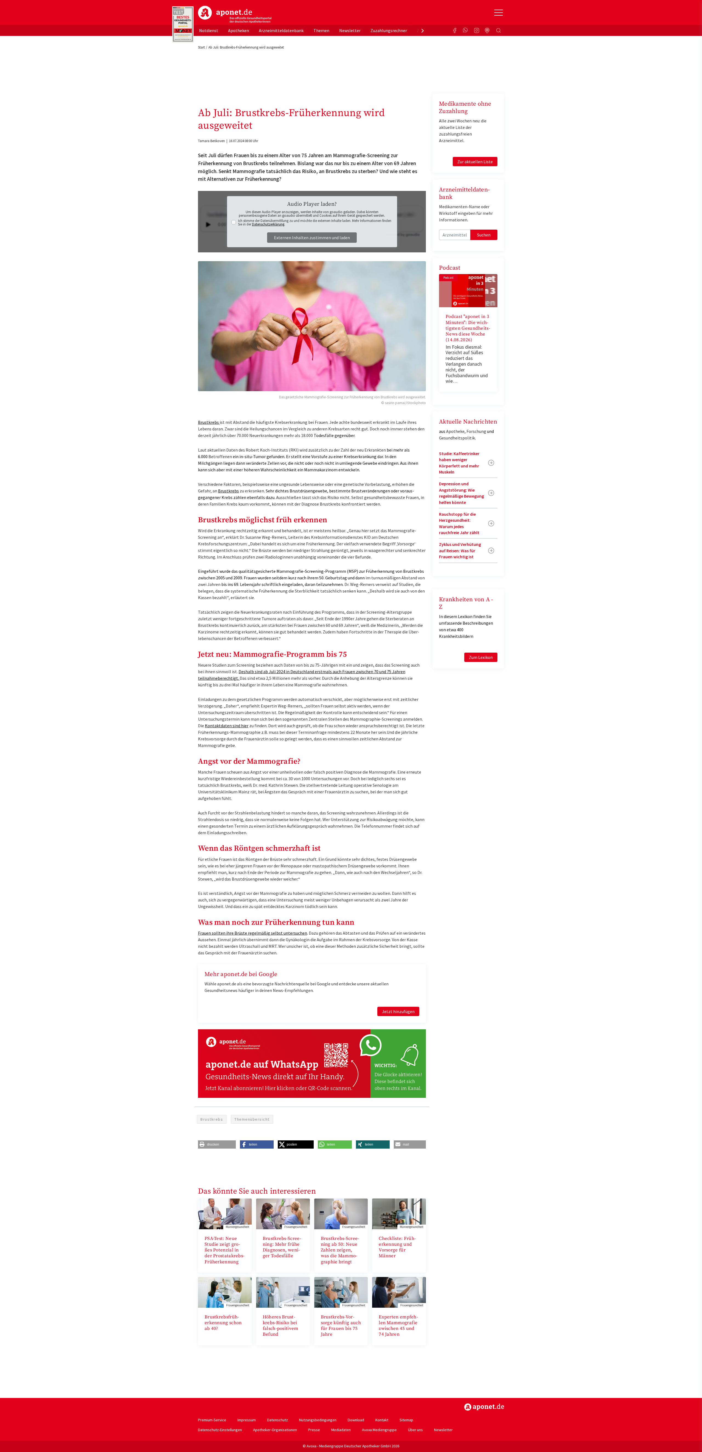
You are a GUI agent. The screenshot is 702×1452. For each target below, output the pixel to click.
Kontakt (381, 1419)
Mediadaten (341, 1429)
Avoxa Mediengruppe (379, 1429)
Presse (314, 1429)
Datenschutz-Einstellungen (220, 1429)
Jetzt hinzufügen (398, 1011)
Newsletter (350, 30)
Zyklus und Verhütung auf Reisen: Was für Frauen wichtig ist (460, 550)
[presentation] (422, 30)
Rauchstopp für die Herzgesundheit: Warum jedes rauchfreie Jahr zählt (459, 523)
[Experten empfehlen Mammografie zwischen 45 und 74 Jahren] (399, 1292)
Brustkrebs (209, 422)
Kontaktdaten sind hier (226, 725)
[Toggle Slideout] (498, 12)
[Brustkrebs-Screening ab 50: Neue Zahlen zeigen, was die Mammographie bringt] (341, 1213)
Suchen (484, 235)
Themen (321, 30)
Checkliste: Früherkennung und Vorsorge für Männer (397, 1247)
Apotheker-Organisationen (275, 1429)
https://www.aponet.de (484, 1407)
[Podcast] (487, 30)
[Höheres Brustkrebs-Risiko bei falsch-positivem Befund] (283, 1292)
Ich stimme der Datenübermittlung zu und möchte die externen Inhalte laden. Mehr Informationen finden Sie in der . (314, 222)
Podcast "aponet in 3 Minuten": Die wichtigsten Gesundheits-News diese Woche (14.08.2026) (468, 328)
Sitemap (406, 1419)
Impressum (246, 1419)
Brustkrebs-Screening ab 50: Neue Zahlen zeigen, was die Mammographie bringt (340, 1250)
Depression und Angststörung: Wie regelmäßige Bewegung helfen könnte (461, 493)
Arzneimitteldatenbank (281, 30)
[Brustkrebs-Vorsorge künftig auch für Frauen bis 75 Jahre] (341, 1292)
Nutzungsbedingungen (317, 1419)
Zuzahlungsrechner (388, 30)
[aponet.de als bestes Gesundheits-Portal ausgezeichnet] (183, 24)
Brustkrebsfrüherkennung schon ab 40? (223, 1323)
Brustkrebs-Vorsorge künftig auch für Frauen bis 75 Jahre (341, 1326)
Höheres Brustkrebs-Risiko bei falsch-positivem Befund (280, 1326)
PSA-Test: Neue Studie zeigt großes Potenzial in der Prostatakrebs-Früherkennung (224, 1250)
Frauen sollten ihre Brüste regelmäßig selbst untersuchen (252, 933)
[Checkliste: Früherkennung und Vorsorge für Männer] (399, 1213)
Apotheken (238, 30)
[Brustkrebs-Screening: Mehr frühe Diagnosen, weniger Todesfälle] (283, 1213)
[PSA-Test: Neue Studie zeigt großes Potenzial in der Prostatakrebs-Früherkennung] (225, 1213)
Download (356, 1419)
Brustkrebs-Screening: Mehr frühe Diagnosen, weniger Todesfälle (282, 1247)
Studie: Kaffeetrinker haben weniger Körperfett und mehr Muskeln (459, 463)
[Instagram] (476, 30)
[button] (217, 1144)
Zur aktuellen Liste (475, 161)
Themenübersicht (252, 1119)
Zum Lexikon (481, 657)
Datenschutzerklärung (268, 224)
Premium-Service (212, 1419)
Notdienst (208, 30)
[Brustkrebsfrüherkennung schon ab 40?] (225, 1292)
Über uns (415, 1429)
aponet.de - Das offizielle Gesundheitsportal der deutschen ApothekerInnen (234, 14)
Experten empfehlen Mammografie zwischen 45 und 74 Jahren (398, 1326)
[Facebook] (454, 30)
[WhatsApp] (465, 30)
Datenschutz (277, 1419)
